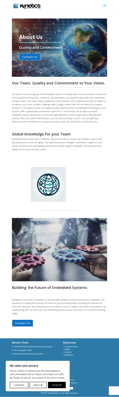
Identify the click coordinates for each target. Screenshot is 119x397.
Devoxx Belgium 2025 (23, 350)
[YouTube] (71, 388)
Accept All (56, 385)
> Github (66, 349)
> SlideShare (68, 355)
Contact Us (29, 57)
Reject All (38, 385)
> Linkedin (67, 352)
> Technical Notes (70, 346)
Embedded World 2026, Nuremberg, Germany (33, 346)
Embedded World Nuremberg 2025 (28, 354)
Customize (19, 385)
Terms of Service (70, 383)
